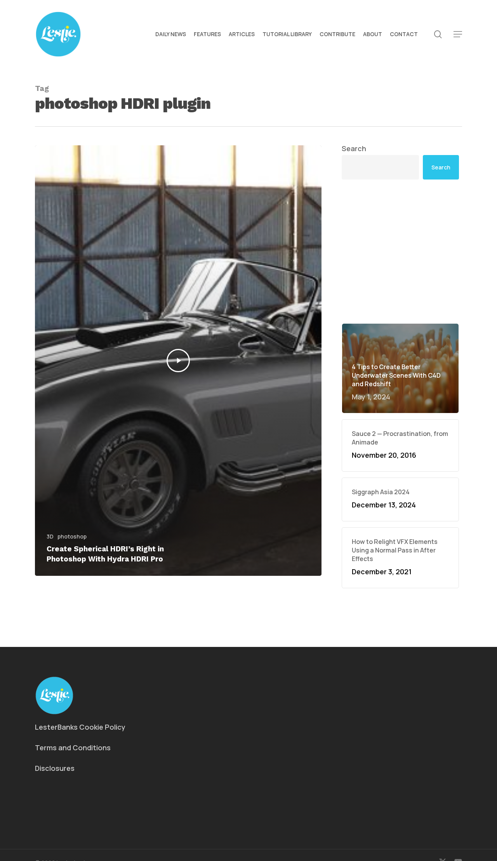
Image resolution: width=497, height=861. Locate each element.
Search (354, 148)
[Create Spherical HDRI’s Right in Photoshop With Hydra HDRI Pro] (178, 360)
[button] (458, 34)
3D (50, 536)
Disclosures (55, 768)
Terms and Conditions (73, 747)
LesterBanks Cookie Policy (80, 727)
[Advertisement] (400, 251)
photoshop (72, 536)
